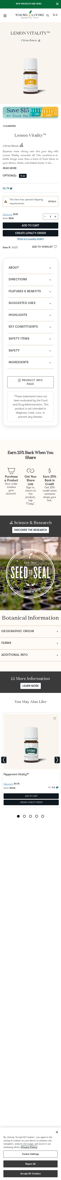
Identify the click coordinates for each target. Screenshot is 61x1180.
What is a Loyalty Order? (30, 238)
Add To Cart (31, 796)
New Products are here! (29, 4)
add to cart (30, 225)
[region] (30, 1153)
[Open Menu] (5, 16)
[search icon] (48, 15)
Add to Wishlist (42, 246)
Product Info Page (32, 382)
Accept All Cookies (30, 1173)
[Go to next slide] (57, 760)
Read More (10, 168)
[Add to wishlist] (55, 718)
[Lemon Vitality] (30, 73)
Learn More (30, 685)
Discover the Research (30, 530)
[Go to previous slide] (3, 760)
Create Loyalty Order (30, 233)
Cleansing (9, 126)
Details (52, 201)
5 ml (23, 175)
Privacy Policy (29, 1147)
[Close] (57, 1132)
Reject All (30, 1164)
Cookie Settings (30, 1154)
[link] (38, 40)
